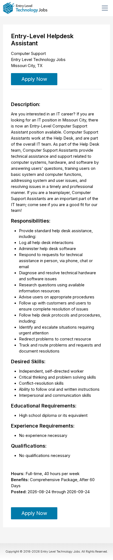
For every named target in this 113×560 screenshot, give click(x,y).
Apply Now (34, 79)
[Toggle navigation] (105, 8)
